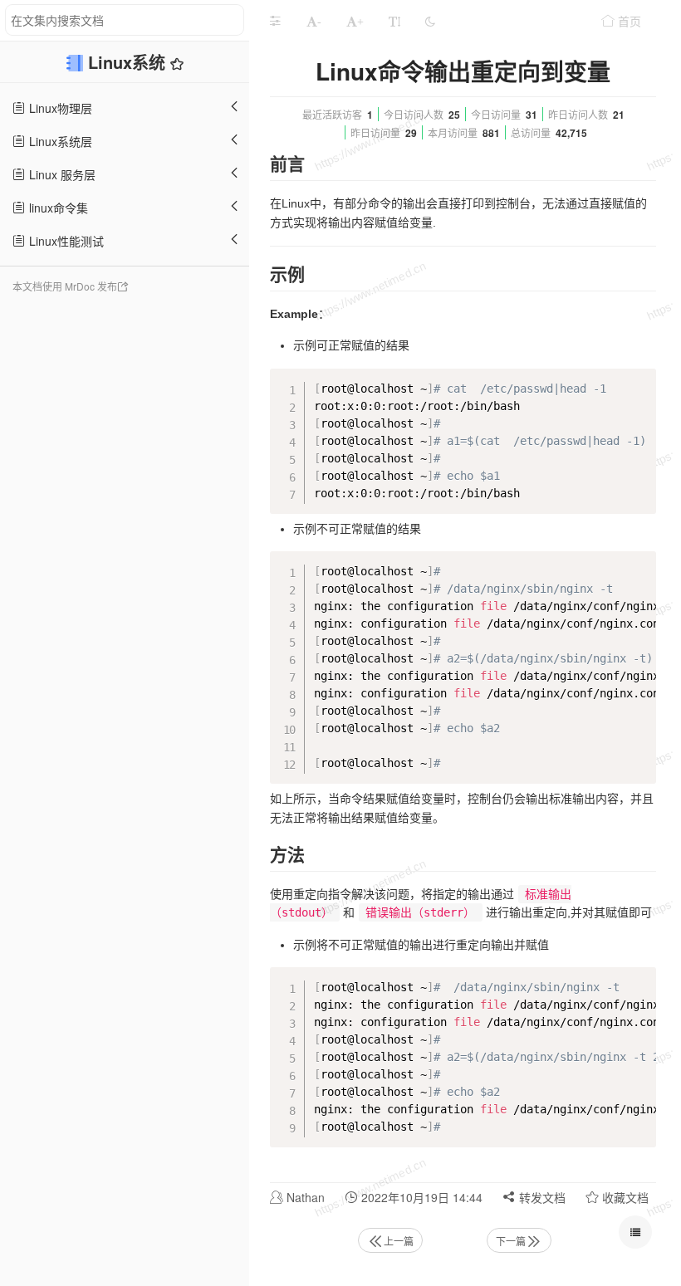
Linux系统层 (59, 141)
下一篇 (511, 1241)
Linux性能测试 (65, 240)
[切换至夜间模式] (430, 21)
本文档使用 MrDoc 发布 (64, 286)
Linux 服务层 (61, 174)
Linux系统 (129, 62)
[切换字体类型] (394, 21)
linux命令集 (57, 207)
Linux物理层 (59, 108)
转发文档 (541, 1197)
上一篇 (399, 1241)
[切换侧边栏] (275, 21)
